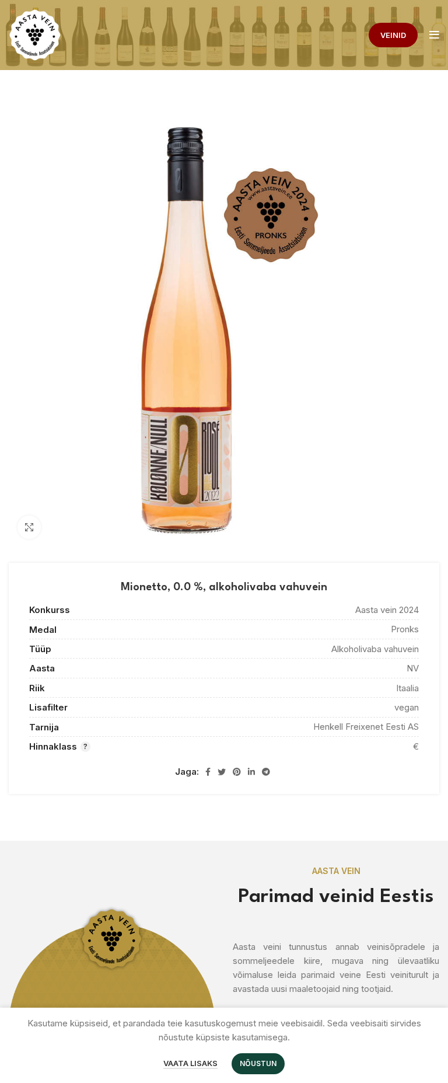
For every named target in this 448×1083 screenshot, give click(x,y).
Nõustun (258, 1063)
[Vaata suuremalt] (29, 527)
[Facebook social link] (208, 771)
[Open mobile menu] (434, 35)
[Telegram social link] (266, 771)
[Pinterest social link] (236, 771)
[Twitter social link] (221, 771)
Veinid (393, 35)
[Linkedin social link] (251, 771)
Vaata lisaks (190, 1063)
